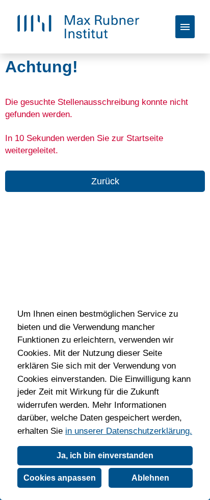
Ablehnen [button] (150, 478)
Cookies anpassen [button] (59, 478)
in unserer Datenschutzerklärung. (128, 431)
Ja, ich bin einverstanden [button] (105, 455)
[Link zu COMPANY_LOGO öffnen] (78, 26)
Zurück (105, 181)
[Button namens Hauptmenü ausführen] (185, 26)
